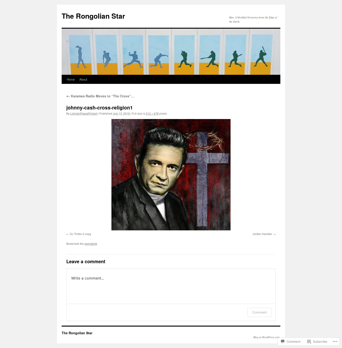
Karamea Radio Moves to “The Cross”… (100, 96)
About (83, 79)
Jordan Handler (262, 234)
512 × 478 (152, 113)
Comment (259, 312)
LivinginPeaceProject (83, 113)
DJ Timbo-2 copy (80, 234)
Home (71, 79)
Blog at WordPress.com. (266, 337)
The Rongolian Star (93, 16)
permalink (90, 244)
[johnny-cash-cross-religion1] (171, 174)
